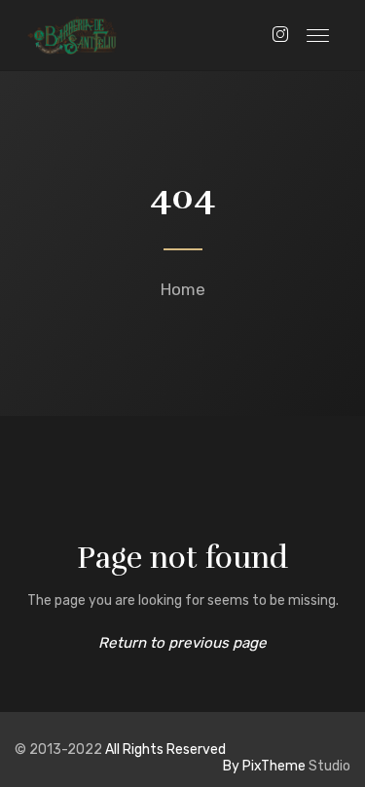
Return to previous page (182, 643)
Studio (286, 766)
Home (183, 289)
